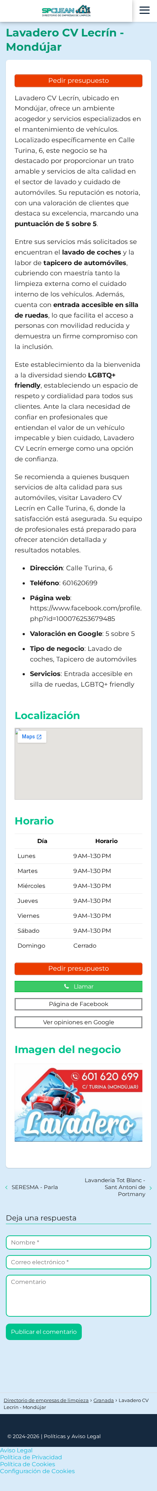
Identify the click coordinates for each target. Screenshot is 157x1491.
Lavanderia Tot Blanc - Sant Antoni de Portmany (115, 1187)
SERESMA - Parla (35, 1187)
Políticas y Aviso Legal (72, 1436)
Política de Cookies (27, 1464)
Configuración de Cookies (37, 1471)
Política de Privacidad (31, 1457)
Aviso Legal (16, 1450)
